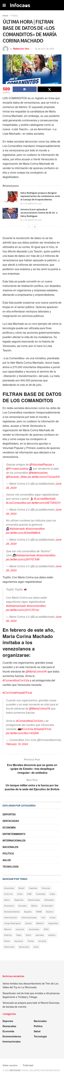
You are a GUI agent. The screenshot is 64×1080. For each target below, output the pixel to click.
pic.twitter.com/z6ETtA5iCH (43, 503)
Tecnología (11, 866)
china (20, 893)
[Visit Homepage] (20, 5)
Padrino (8, 935)
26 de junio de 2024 (44, 48)
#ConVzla (9, 693)
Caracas (46, 888)
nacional (20, 929)
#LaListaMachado (45, 498)
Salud (7, 860)
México (7, 929)
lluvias (28, 923)
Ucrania (42, 941)
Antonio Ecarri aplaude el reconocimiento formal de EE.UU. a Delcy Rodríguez (39, 213)
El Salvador (47, 905)
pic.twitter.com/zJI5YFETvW (22, 559)
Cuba (52, 893)
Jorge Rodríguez (12, 923)
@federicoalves (38, 473)
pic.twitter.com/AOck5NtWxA (23, 533)
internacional (10, 917)
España (28, 911)
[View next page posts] (35, 226)
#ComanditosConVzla (16, 680)
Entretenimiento (14, 834)
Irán (43, 917)
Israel (52, 917)
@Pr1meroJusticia (17, 468)
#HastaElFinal (23, 693)
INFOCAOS (15, 1070)
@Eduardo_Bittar (16, 477)
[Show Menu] (4, 5)
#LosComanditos (16, 503)
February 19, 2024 (17, 744)
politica (51, 935)
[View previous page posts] (29, 226)
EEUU (34, 905)
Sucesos (19, 941)
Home (5, 15)
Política (14, 15)
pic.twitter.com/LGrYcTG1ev (22, 610)
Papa (18, 935)
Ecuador (23, 905)
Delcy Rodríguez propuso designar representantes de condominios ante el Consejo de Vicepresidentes (40, 196)
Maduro (40, 923)
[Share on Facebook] (25, 89)
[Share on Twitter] (50, 89)
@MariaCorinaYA (36, 671)
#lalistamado (17, 529)
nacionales (34, 929)
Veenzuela (9, 946)
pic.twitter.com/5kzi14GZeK (22, 733)
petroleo (40, 935)
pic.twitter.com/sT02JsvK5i (44, 477)
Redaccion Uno (21, 48)
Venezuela (24, 946)
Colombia (40, 893)
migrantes (53, 923)
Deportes (9, 814)
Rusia (7, 941)
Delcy (7, 899)
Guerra (49, 911)
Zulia (36, 946)
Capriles (33, 888)
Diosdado (49, 899)
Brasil (21, 888)
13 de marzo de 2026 (32, 203)
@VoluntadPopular (40, 464)
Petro (28, 935)
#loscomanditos (35, 529)
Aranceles (9, 888)
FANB (39, 911)
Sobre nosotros (10, 1065)
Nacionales (10, 847)
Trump (31, 941)
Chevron (8, 893)
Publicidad (28, 1065)
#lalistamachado (26, 555)
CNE (29, 893)
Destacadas (11, 820)
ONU (46, 929)
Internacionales (14, 840)
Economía (9, 827)
